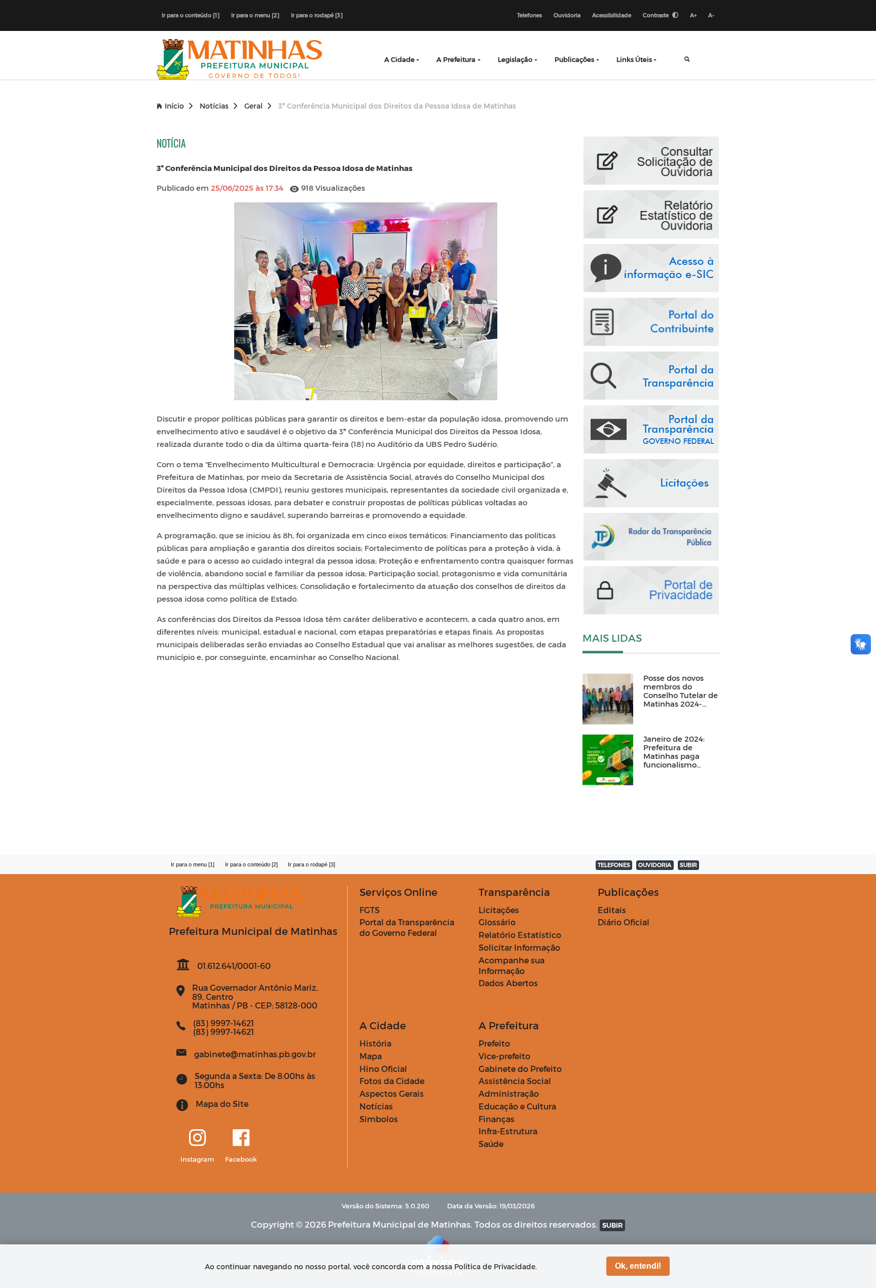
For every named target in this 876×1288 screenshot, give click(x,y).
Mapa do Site (222, 1103)
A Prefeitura (456, 59)
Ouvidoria (567, 15)
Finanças (497, 1119)
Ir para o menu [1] (192, 864)
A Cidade (399, 59)
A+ (693, 15)
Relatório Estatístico (520, 934)
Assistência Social (515, 1081)
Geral (253, 105)
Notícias (214, 105)
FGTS (369, 910)
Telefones (529, 15)
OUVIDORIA (654, 864)
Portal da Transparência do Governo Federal (406, 927)
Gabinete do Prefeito (520, 1068)
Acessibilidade (611, 15)
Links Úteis (634, 59)
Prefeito (494, 1043)
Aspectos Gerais (391, 1093)
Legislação (515, 59)
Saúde (491, 1143)
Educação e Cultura (517, 1106)
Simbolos (378, 1119)
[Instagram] (197, 1138)
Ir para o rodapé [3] (317, 15)
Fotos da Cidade (391, 1081)
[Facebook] (241, 1138)
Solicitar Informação (519, 947)
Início (174, 105)
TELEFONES (614, 864)
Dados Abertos (508, 983)
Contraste (656, 15)
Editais (612, 910)
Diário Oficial (623, 922)
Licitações (499, 910)
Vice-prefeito (504, 1056)
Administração (509, 1093)
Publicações (574, 59)
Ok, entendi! (638, 1266)
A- (711, 15)
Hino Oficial (383, 1068)
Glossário (497, 922)
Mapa (370, 1056)
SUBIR (688, 864)
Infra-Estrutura (508, 1131)
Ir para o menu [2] (255, 15)
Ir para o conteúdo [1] (191, 15)
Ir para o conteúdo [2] (251, 864)
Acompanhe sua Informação (511, 965)
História (375, 1043)
